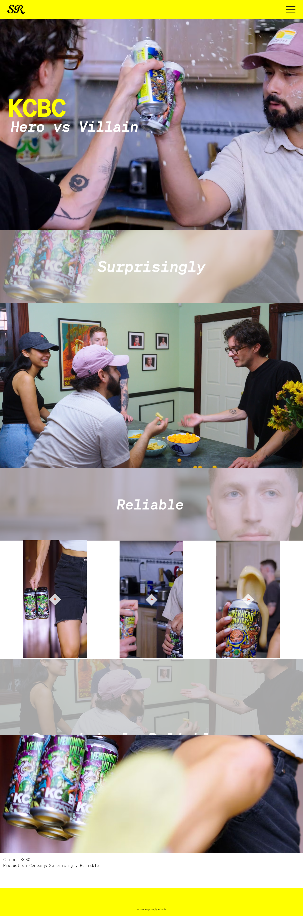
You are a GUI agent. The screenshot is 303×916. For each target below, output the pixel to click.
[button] (295, 462)
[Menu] (279, 9)
